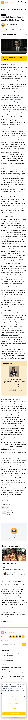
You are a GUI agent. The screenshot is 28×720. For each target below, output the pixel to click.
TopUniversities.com (7, 585)
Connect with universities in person (11, 658)
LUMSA (12, 64)
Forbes (5, 317)
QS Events (23, 602)
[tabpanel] (14, 379)
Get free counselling (7, 660)
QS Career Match (6, 612)
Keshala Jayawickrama (12, 572)
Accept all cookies (14, 713)
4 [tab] (15, 394)
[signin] (22, 2)
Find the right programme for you (10, 653)
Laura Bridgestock (14, 538)
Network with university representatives (12, 676)
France (11, 163)
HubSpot (10, 226)
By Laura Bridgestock (12, 24)
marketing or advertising (9, 72)
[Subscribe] (24, 644)
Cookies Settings (14, 703)
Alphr (17, 300)
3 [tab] (14, 394)
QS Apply (7, 604)
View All (24, 546)
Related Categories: (6, 504)
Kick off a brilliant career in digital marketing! (12, 58)
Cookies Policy (18, 699)
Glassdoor (17, 152)
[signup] (11, 30)
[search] (19, 2)
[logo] (7, 2)
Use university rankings (7, 655)
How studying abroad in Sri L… (12, 563)
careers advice (5, 507)
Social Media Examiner (8, 124)
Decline (14, 708)
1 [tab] (12, 394)
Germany (4, 161)
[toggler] (25, 2)
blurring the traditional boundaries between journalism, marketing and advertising (12, 100)
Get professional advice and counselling (12, 679)
